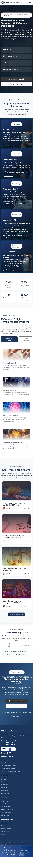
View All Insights (15, 614)
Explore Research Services (9, 339)
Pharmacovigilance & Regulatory (10, 771)
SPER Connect (5, 790)
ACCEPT (21, 854)
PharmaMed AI (5, 785)
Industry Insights (6, 828)
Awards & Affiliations (7, 809)
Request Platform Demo (15, 79)
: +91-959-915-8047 (8, 745)
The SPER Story (5, 801)
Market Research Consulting (9, 765)
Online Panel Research (7, 763)
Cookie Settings (12, 854)
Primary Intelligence (7, 760)
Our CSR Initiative (6, 812)
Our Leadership (5, 807)
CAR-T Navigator (5, 782)
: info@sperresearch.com (10, 741)
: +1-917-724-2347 (7, 743)
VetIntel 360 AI (5, 787)
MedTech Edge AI (6, 793)
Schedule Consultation (18, 84)
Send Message (5, 831)
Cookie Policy (24, 852)
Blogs (2, 826)
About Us (3, 804)
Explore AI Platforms (16, 706)
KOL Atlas (3, 779)
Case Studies (4, 823)
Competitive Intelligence (8, 768)
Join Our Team (5, 815)
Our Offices (4, 834)
